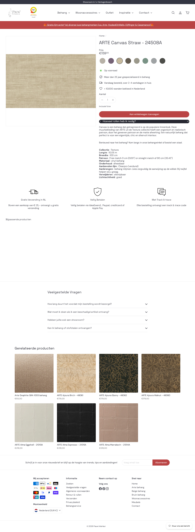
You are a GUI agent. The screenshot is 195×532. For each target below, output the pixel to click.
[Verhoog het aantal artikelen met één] (113, 100)
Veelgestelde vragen (76, 487)
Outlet (109, 12)
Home (101, 36)
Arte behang (138, 487)
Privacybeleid (73, 502)
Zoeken (69, 483)
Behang (62, 12)
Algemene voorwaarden (78, 491)
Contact (144, 12)
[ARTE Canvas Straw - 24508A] (20, 248)
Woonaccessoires (87, 12)
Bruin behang (138, 494)
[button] (102, 61)
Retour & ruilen (73, 494)
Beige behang (138, 491)
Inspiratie (125, 12)
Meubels (136, 502)
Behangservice (73, 505)
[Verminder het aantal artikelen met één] (102, 100)
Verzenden (71, 498)
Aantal (102, 94)
